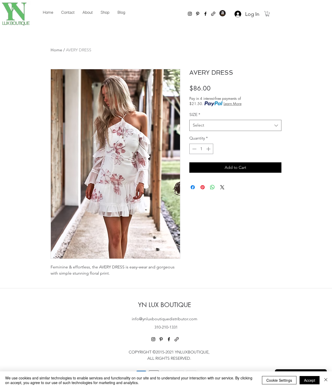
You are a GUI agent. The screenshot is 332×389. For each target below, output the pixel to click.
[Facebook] (205, 13)
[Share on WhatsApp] (212, 187)
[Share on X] (222, 187)
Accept (309, 380)
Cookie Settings (279, 380)
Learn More (232, 103)
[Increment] (208, 149)
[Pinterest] (197, 13)
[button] (267, 13)
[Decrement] (193, 149)
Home (56, 49)
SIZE (194, 114)
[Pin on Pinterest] (202, 187)
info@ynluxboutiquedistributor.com (164, 318)
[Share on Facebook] (193, 187)
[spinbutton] (201, 149)
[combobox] (235, 125)
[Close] (326, 380)
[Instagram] (189, 13)
